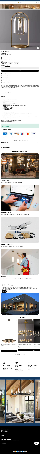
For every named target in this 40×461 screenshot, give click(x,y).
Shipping (2, 54)
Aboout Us (4, 291)
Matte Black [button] (10, 63)
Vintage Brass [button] (4, 63)
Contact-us (13, 121)
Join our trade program (5, 126)
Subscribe (36, 443)
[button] (16, 2)
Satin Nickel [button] (16, 63)
